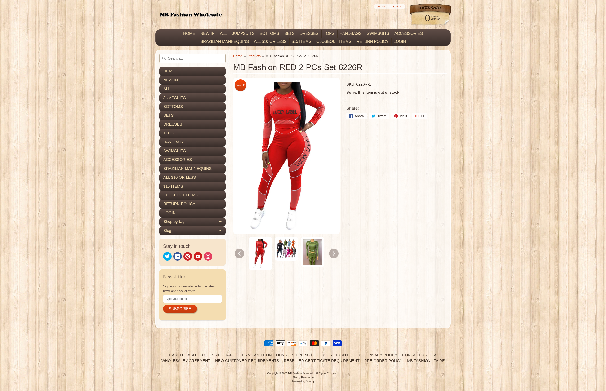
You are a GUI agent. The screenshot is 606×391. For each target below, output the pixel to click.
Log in (380, 6)
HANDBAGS (350, 33)
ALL (223, 33)
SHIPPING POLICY (308, 355)
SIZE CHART (223, 355)
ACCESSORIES (408, 33)
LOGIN (400, 41)
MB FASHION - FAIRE (426, 361)
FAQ (435, 355)
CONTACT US (414, 355)
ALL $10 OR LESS (270, 41)
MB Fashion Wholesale (301, 373)
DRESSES (309, 33)
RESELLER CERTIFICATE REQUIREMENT (322, 361)
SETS (289, 33)
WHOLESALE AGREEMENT (185, 361)
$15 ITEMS (301, 41)
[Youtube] (198, 256)
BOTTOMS (269, 33)
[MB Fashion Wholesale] (190, 15)
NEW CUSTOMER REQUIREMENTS (247, 361)
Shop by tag (173, 221)
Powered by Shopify (303, 381)
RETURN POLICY (372, 41)
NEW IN (207, 33)
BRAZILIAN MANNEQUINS (225, 41)
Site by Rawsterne (303, 377)
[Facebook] (177, 256)
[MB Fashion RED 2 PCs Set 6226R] (260, 253)
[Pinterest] (187, 256)
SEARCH (175, 355)
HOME (189, 33)
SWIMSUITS (378, 33)
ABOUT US (197, 355)
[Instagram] (208, 256)
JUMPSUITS (243, 33)
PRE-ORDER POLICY (383, 361)
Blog (167, 230)
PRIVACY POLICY (381, 355)
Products (254, 56)
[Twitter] (167, 256)
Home (237, 56)
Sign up (397, 6)
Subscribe (180, 309)
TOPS (329, 33)
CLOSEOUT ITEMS (333, 41)
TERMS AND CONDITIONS (263, 355)
